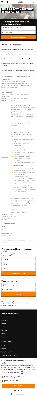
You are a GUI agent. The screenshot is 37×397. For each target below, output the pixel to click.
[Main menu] (2, 2)
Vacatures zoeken (18, 37)
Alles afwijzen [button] (18, 390)
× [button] (35, 360)
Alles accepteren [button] (18, 386)
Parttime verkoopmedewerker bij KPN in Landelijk (15, 59)
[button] (18, 394)
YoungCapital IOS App (7, 352)
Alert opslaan (18, 273)
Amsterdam (4, 317)
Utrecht (3, 323)
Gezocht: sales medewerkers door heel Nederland (15, 54)
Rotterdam (4, 320)
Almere (3, 240)
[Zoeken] (34, 2)
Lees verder (32, 369)
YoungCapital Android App (9, 355)
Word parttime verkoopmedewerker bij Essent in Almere (17, 70)
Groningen (4, 327)
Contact (3, 348)
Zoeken (18, 294)
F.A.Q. (3, 345)
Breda (3, 333)
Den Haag (4, 330)
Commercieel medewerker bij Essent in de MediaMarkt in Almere (17, 64)
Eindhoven (4, 337)
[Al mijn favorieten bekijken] (8, 2)
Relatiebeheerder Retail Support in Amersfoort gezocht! (17, 49)
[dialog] (18, 377)
